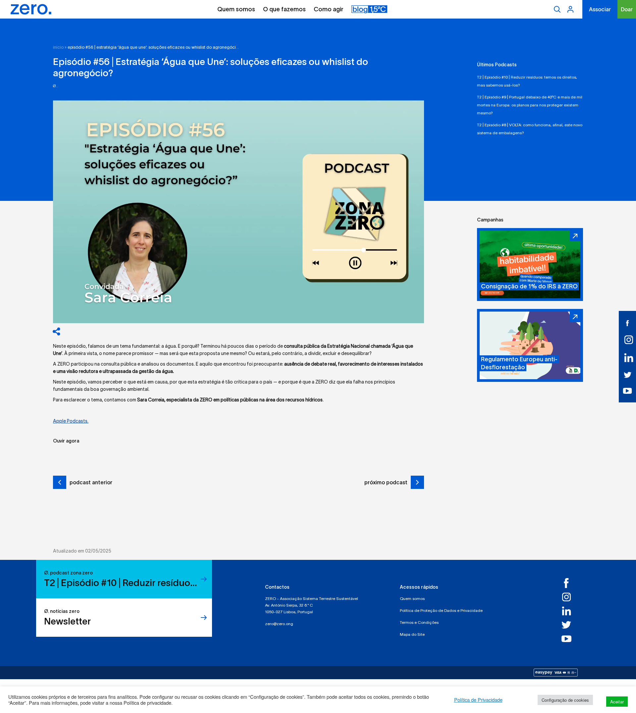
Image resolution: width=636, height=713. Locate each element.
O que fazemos (284, 9)
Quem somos (236, 9)
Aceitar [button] (617, 701)
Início (58, 47)
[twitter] (627, 375)
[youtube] (627, 390)
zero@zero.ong (279, 624)
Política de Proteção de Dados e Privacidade (441, 610)
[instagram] (627, 340)
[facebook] (627, 323)
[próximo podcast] (417, 482)
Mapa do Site (412, 634)
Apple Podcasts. (70, 421)
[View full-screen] (238, 211)
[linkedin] (627, 358)
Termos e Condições (419, 622)
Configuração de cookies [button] (565, 700)
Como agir (329, 9)
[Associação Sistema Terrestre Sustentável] (31, 9)
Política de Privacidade (478, 700)
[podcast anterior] (59, 483)
